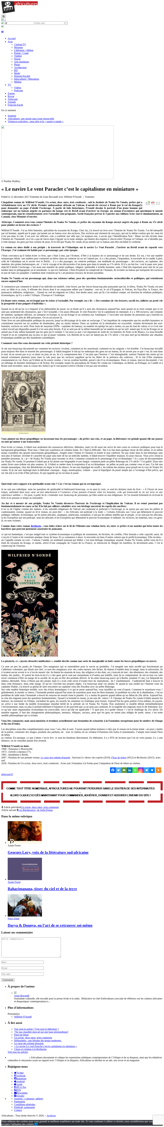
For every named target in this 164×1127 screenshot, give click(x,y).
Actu (10, 41)
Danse (17, 58)
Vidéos (17, 87)
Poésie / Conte (21, 53)
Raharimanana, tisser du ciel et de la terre (42, 889)
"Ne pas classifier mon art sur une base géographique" (41, 1032)
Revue (11, 96)
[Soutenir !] (82, 792)
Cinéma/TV (20, 44)
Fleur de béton (118, 757)
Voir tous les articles (18, 1052)
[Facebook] (113, 770)
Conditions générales (24, 1104)
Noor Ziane (13, 918)
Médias (17, 81)
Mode (17, 73)
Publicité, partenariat (24, 1107)
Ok (36, 1124)
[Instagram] (141, 770)
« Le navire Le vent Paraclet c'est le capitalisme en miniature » (45, 1046)
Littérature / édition (23, 50)
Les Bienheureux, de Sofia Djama (35, 810)
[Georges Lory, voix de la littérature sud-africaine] (25, 842)
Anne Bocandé (21, 995)
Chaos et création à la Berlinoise (30, 1049)
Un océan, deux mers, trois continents (40, 807)
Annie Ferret (14, 882)
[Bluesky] (152, 770)
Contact (18, 1110)
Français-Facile (15, 104)
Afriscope (13, 99)
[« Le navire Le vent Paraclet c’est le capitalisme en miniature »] (57, 178)
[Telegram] (146, 770)
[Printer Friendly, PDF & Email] (153, 205)
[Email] (124, 770)
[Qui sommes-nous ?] (2, 26)
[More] (159, 770)
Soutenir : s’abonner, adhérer (28, 1098)
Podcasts (18, 90)
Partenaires (19, 1101)
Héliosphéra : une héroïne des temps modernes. (38, 1040)
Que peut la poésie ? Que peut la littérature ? (36, 1029)
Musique (18, 47)
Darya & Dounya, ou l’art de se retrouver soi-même (50, 925)
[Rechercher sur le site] (3, 16)
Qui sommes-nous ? (18, 1057)
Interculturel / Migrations (26, 79)
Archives (51, 1115)
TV (9, 84)
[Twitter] (118, 770)
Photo (17, 64)
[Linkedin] (129, 770)
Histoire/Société (22, 76)
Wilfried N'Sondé (23, 1016)
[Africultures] (19, 13)
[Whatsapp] (135, 770)
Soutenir (12, 115)
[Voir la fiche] (15, 992)
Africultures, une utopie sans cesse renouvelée (31, 118)
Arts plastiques (21, 61)
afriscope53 (7, 774)
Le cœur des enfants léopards (29, 1043)
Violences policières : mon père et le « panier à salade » (35, 121)
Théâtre (18, 56)
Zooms (11, 93)
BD (16, 70)
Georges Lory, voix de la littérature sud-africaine (48, 852)
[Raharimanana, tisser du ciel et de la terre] (25, 879)
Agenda (12, 102)
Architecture (20, 67)
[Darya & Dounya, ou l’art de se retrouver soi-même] (25, 915)
